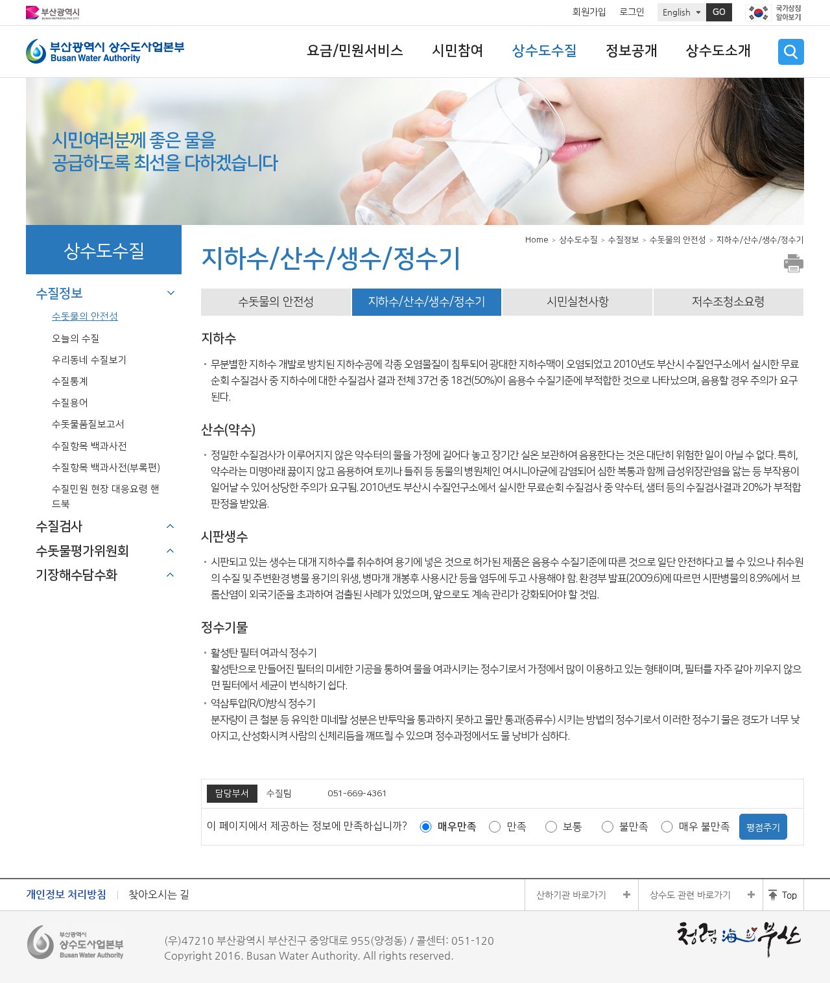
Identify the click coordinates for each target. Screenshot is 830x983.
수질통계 (70, 381)
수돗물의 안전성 (85, 316)
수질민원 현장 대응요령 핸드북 (106, 497)
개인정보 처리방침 (66, 894)
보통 (572, 827)
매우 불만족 (704, 827)
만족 (517, 827)
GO (719, 12)
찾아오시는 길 (158, 894)
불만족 (633, 827)
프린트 (793, 263)
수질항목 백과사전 (89, 446)
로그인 (632, 12)
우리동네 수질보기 (89, 360)
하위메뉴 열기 (170, 526)
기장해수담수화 (76, 575)
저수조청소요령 (728, 302)
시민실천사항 (578, 302)
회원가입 (589, 12)
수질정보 (59, 294)
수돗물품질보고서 (88, 424)
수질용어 (70, 403)
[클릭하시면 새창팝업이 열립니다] (774, 13)
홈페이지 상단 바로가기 (783, 895)
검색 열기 (791, 52)
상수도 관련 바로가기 (690, 895)
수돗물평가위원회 (82, 551)
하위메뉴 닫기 (170, 293)
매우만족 (457, 827)
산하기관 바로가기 (571, 895)
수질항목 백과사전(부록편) (106, 467)
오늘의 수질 (76, 338)
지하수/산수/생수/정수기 (426, 302)
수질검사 (59, 526)
